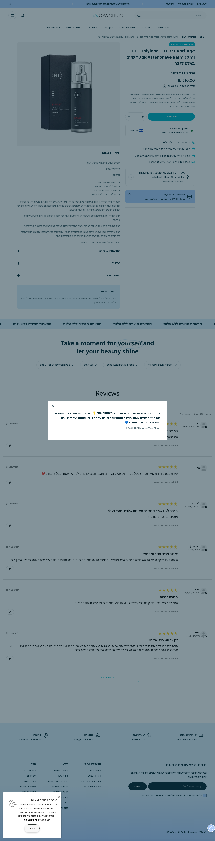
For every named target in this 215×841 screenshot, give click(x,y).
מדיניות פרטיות (30, 819)
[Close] (59, 797)
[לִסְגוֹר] (53, 405)
